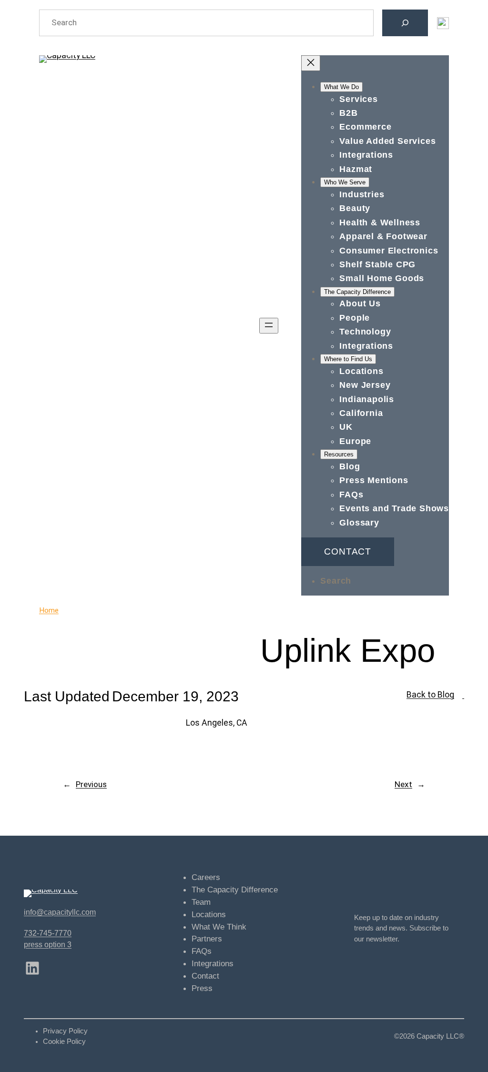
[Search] (405, 23)
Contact (347, 551)
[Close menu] (310, 63)
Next (403, 784)
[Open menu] (268, 326)
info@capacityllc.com (60, 912)
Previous (91, 784)
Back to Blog (430, 694)
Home (49, 610)
